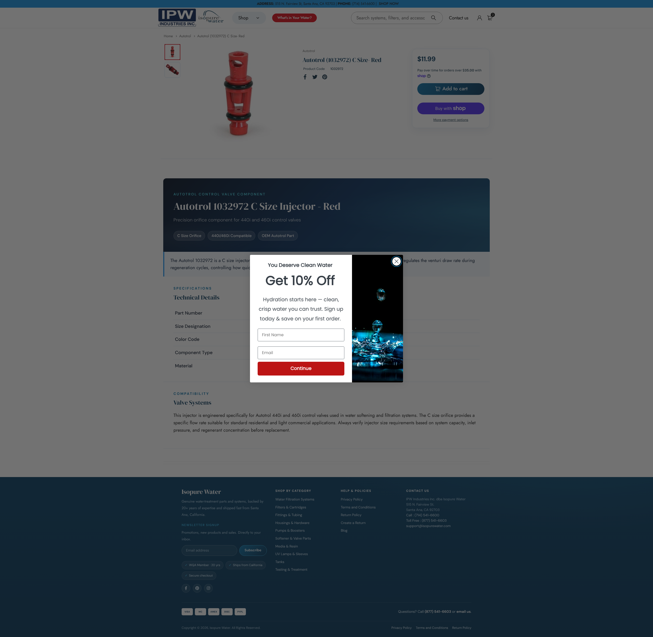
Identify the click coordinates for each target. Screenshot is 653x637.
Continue (301, 368)
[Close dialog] (396, 261)
